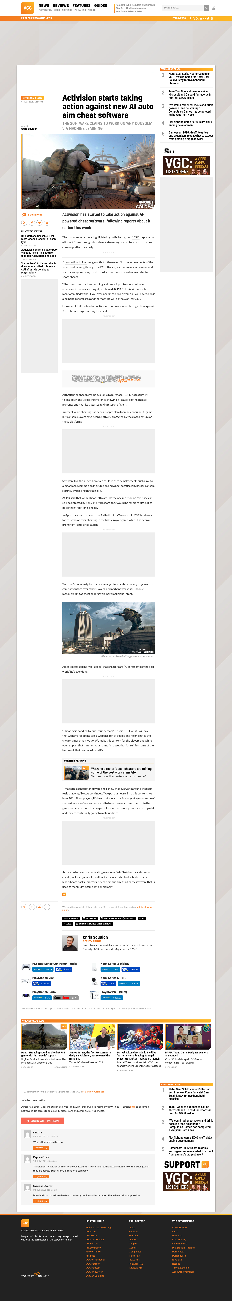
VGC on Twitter (94, 1271)
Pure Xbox (178, 1251)
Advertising (92, 1235)
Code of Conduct (95, 1239)
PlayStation (45, 10)
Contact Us (92, 1243)
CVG (175, 1231)
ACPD (136, 237)
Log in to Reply (41, 1148)
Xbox (57, 10)
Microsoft (104, 502)
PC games (148, 412)
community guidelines (93, 1091)
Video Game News (33, 98)
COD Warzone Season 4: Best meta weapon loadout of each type (38, 239)
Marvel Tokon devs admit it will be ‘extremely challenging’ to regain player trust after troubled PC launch (138, 1055)
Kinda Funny (179, 1239)
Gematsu (177, 1235)
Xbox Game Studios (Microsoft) (119, 918)
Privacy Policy (93, 1247)
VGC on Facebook (95, 1259)
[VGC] (27, 8)
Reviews (61, 6)
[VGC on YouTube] (204, 18)
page (132, 1106)
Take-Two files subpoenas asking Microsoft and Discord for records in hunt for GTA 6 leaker (190, 94)
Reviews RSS (136, 1267)
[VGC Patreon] (190, 18)
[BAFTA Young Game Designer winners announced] (188, 1037)
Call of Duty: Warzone (114, 515)
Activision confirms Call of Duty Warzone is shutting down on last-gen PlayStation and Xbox (39, 253)
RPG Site (177, 1259)
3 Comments (35, 214)
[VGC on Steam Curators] (212, 18)
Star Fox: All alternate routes (131, 8)
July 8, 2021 (123, 382)
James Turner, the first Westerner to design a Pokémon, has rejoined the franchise (90, 1055)
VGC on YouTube (95, 1275)
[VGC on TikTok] (208, 18)
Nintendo (67, 10)
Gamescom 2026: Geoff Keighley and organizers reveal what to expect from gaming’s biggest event (191, 135)
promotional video (76, 262)
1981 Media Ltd (32, 1230)
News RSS (134, 1259)
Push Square (179, 1255)
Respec (176, 1263)
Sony (89, 502)
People (133, 1243)
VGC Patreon (93, 1263)
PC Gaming (80, 10)
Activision (102, 306)
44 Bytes (41, 1274)
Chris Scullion (29, 129)
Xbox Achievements (183, 1271)
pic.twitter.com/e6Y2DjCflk (128, 380)
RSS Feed (90, 1255)
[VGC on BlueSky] (201, 18)
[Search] (206, 8)
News (44, 6)
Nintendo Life (179, 1243)
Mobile (91, 10)
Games (133, 1247)
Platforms (134, 1255)
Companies (135, 1251)
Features (81, 6)
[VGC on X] (197, 18)
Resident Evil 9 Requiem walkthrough (135, 5)
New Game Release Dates (129, 12)
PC (143, 918)
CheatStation (179, 1227)
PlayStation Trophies (183, 1247)
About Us (91, 1231)
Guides (100, 6)
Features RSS (136, 1263)
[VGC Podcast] (194, 18)
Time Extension (180, 1267)
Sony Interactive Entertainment (95, 924)
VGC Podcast (93, 1267)
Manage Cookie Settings (99, 1227)
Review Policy (93, 1251)
